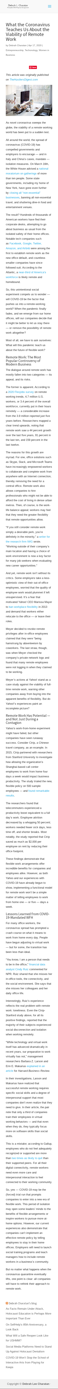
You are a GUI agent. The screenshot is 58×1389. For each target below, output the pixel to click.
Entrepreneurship (15, 50)
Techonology (31, 50)
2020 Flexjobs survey (21, 392)
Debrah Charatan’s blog (23, 1303)
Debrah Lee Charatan (35, 1383)
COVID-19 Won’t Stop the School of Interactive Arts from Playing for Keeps (27, 1362)
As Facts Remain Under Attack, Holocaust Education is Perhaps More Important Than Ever (28, 1313)
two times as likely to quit (27, 1158)
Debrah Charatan (18, 45)
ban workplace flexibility (23, 606)
